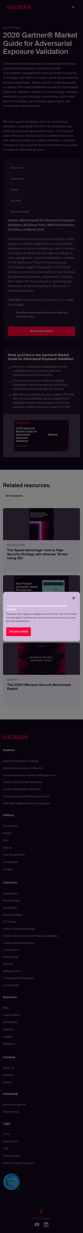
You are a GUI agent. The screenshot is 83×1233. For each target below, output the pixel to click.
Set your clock (18, 631)
